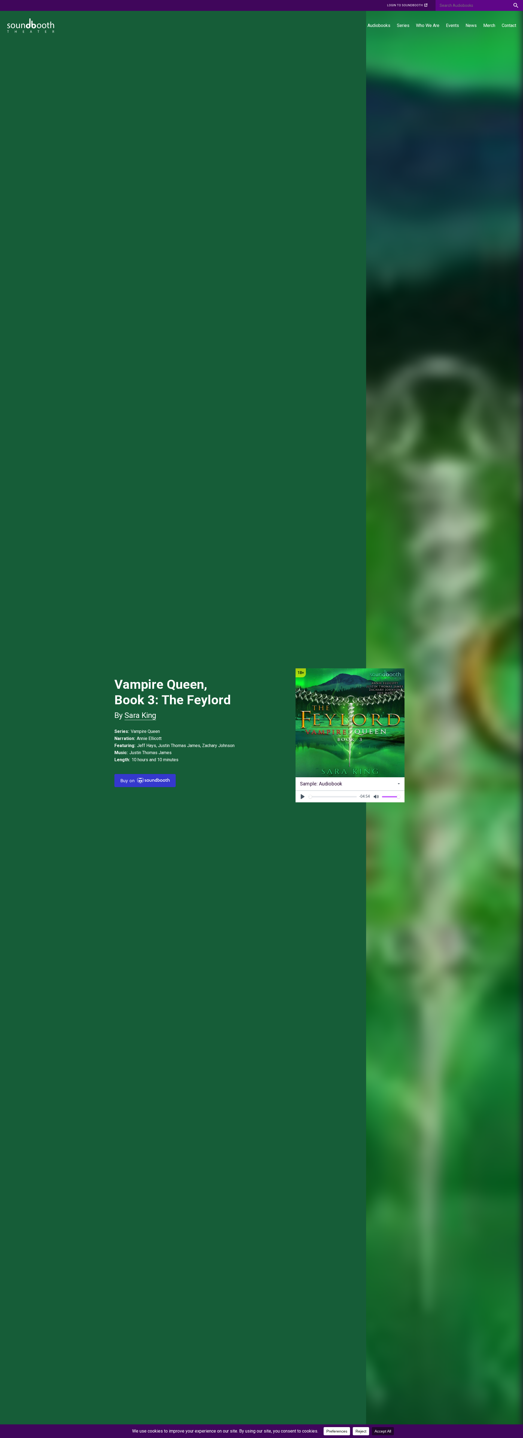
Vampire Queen (145, 731)
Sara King (140, 715)
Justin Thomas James (179, 745)
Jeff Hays (146, 745)
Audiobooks (378, 25)
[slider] (332, 796)
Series (403, 25)
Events (452, 25)
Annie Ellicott (149, 738)
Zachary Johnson (218, 745)
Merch (489, 25)
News (471, 25)
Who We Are (427, 25)
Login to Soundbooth (405, 5)
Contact (509, 25)
